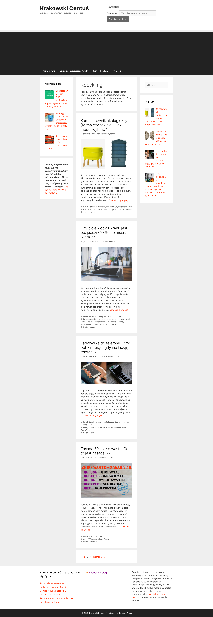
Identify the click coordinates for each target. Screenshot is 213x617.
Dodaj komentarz (90, 327)
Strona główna (48, 71)
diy (84, 209)
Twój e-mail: (112, 13)
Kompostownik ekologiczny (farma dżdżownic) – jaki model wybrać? (104, 125)
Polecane (101, 207)
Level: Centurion (90, 207)
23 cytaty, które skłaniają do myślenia (56, 189)
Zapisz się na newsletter (52, 583)
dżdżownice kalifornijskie (97, 209)
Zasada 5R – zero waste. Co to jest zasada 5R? (104, 450)
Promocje (117, 71)
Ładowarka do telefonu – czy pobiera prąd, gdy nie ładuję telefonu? (105, 347)
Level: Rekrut (88, 316)
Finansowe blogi (97, 572)
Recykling (110, 207)
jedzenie (100, 319)
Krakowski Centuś (64, 8)
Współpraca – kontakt (50, 594)
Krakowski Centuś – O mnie (53, 587)
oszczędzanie (125, 319)
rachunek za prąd (121, 427)
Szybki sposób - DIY (123, 207)
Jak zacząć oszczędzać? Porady (74, 71)
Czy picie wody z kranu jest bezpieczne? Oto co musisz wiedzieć (104, 232)
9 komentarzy (89, 433)
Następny (99, 557)
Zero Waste (127, 209)
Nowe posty (100, 422)
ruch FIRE (87, 539)
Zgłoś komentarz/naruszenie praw (57, 598)
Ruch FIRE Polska (100, 71)
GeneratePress (125, 613)
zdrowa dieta (104, 324)
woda (95, 324)
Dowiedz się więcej (118, 200)
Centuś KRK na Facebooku (53, 591)
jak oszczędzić (89, 319)
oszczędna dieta (111, 319)
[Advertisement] (106, 49)
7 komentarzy (89, 212)
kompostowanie (115, 209)
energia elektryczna (91, 427)
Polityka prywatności (50, 602)
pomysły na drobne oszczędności (95, 322)
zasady (95, 539)
